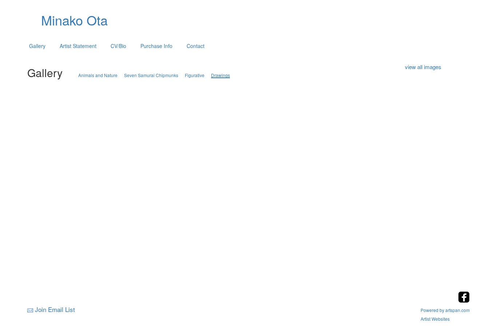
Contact (195, 45)
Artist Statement (78, 45)
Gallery (37, 45)
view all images (423, 67)
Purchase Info (156, 45)
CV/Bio (118, 45)
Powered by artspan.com (445, 310)
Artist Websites (435, 319)
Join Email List (55, 309)
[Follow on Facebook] (464, 300)
